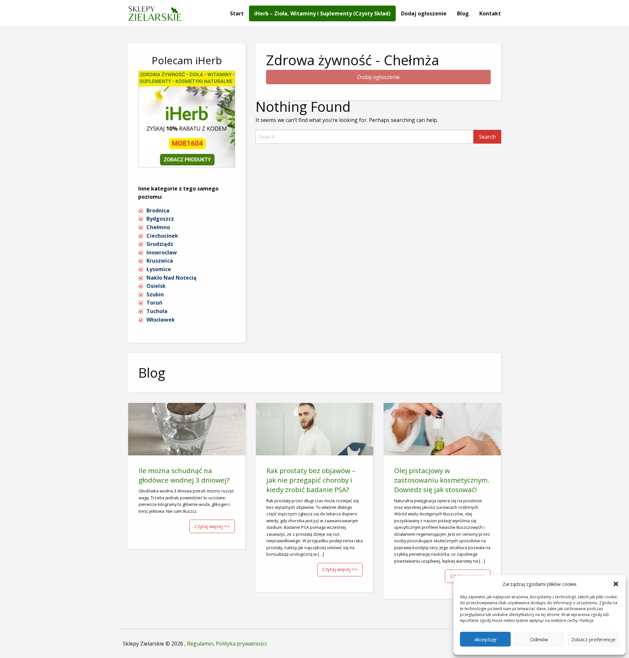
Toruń (154, 302)
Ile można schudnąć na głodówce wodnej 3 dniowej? (184, 475)
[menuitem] (237, 13)
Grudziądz (159, 244)
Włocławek (160, 319)
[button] (616, 584)
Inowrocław (161, 252)
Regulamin (200, 643)
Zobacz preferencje (593, 639)
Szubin (155, 294)
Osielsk (156, 285)
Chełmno (158, 227)
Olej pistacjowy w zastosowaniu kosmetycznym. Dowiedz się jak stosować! (441, 480)
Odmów (539, 639)
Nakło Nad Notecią (171, 277)
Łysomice (158, 269)
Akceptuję (485, 639)
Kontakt (490, 13)
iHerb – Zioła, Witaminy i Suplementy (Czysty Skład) (322, 13)
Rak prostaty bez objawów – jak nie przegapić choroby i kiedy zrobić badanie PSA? (310, 480)
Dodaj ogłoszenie (424, 13)
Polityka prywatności (241, 643)
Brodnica (157, 210)
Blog (463, 13)
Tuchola (156, 311)
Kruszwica (159, 260)
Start (237, 13)
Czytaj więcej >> (212, 526)
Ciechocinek (162, 235)
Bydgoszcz (160, 218)
